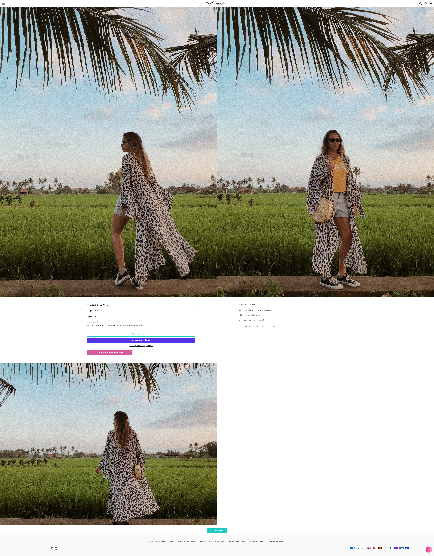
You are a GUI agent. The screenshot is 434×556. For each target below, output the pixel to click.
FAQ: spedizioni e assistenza (182, 542)
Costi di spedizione (156, 542)
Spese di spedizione (107, 325)
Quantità (92, 316)
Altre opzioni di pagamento (141, 345)
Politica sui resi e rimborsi (212, 542)
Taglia (90, 310)
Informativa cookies (276, 542)
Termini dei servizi (237, 542)
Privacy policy (256, 542)
